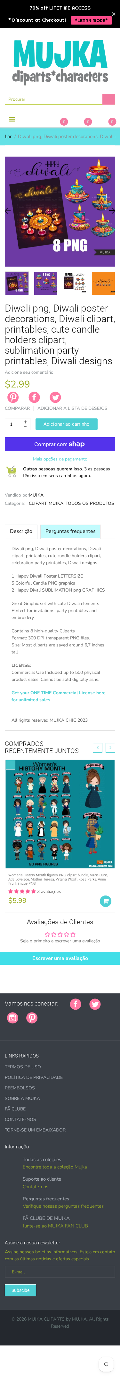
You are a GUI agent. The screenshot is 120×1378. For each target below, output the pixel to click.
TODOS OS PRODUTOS (90, 503)
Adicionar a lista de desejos (72, 408)
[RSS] (62, 1014)
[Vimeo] (102, 1014)
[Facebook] (34, 397)
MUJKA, (56, 503)
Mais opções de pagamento (60, 459)
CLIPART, (38, 503)
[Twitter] (55, 397)
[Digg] (15, 1028)
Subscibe (20, 1290)
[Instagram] (12, 1017)
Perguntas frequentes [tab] (70, 531)
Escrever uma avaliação (60, 958)
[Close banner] (114, 14)
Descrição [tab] (21, 531)
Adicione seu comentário (29, 372)
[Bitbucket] (78, 1014)
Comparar (17, 408)
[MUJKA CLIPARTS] (60, 60)
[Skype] (7, 1028)
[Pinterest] (32, 1017)
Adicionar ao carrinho (67, 424)
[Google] (46, 1014)
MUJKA (36, 495)
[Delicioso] (110, 1014)
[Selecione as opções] (106, 901)
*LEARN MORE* (91, 20)
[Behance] (23, 1028)
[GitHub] (54, 1014)
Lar (8, 136)
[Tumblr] (86, 1014)
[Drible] (94, 1014)
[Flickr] (70, 1014)
